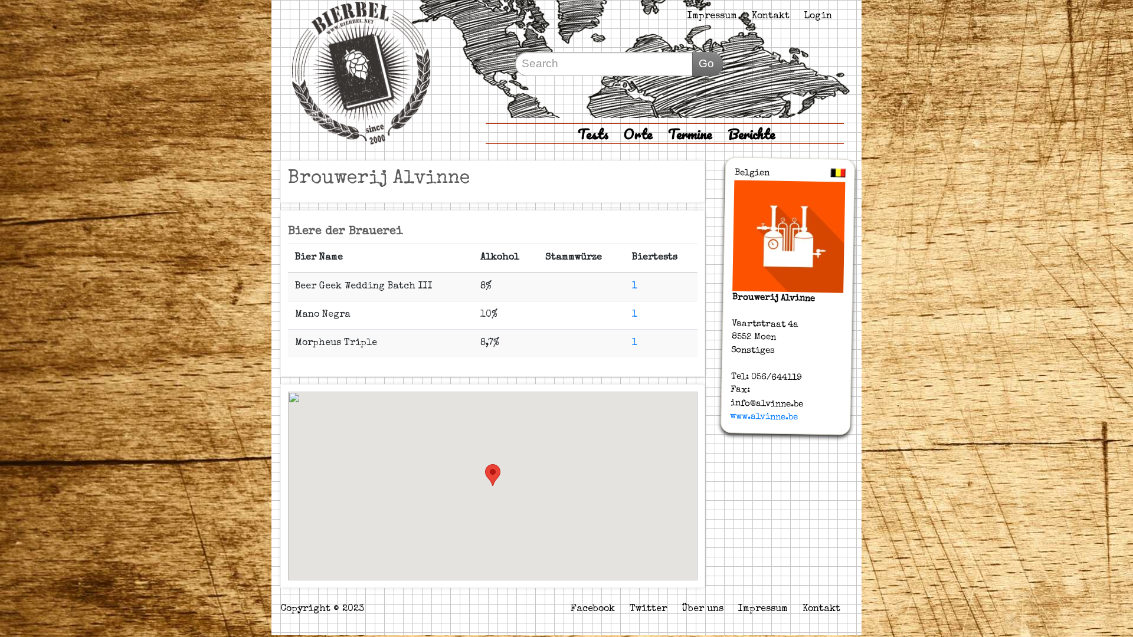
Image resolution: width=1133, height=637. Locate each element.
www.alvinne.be (764, 417)
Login (818, 16)
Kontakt (771, 16)
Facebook (593, 609)
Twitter (648, 609)
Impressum (712, 16)
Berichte (751, 133)
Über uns (702, 609)
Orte (638, 133)
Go (706, 63)
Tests (593, 133)
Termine (690, 133)
